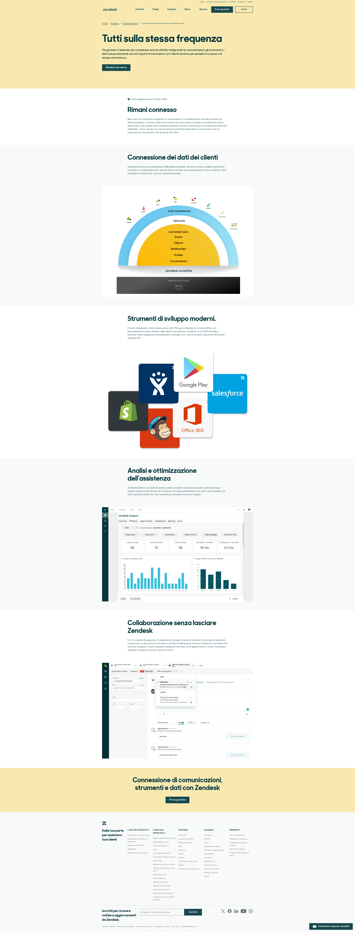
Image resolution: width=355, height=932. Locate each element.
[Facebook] (229, 911)
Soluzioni (171, 9)
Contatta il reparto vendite (333, 926)
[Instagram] (250, 911)
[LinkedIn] (236, 911)
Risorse (203, 9)
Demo (187, 9)
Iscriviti (193, 912)
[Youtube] (243, 911)
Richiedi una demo (116, 67)
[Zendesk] (104, 827)
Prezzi (156, 9)
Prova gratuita (222, 9)
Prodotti (140, 9)
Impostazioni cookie (161, 926)
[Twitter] (223, 911)
